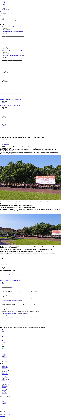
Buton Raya (9, 15)
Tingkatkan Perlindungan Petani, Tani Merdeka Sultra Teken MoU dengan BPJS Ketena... (12, 26)
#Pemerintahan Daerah (5, 379)
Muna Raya (17, 15)
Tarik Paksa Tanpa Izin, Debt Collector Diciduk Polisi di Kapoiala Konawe (10, 293)
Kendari (6, 15)
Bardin (3, 283)
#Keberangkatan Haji (5, 377)
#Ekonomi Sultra (4, 371)
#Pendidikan (4, 368)
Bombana (24, 15)
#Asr (3, 365)
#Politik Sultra (4, 388)
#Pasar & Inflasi (4, 373)
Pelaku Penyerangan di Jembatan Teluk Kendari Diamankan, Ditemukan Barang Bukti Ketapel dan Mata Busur (15, 313)
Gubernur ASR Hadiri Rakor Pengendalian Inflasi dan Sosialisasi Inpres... (10, 122)
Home (3, 18)
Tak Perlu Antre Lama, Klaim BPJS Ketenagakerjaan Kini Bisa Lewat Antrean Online (12, 60)
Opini (39, 15)
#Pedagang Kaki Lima (5, 384)
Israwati (3, 89)
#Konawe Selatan (5, 381)
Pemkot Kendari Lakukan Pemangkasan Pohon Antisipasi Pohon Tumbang (10, 274)
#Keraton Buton (4, 393)
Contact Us (4, 403)
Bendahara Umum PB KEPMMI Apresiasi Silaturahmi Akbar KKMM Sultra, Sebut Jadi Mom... (13, 55)
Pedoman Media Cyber (5, 9)
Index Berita (42, 15)
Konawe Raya (13, 15)
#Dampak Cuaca (4, 383)
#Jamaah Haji (4, 376)
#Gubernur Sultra (5, 367)
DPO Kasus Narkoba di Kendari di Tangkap (7, 287)
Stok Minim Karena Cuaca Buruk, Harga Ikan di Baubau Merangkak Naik (10, 280)
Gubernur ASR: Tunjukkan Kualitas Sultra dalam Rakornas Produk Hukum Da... (11, 93)
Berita (3, 19)
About (3, 401)
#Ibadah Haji (4, 387)
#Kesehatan (4, 390)
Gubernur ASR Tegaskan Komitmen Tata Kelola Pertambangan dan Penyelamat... (11, 99)
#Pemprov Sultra (4, 366)
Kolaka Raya (21, 15)
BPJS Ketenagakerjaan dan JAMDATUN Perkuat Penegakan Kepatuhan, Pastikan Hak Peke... (13, 36)
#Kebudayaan (4, 378)
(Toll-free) (6, 414)
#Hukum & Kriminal (5, 369)
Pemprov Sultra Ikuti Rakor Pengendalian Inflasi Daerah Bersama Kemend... (10, 129)
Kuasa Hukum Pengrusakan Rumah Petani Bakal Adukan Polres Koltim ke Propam (12, 300)
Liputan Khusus (32, 15)
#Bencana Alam (4, 382)
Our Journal (4, 402)
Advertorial (28, 15)
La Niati (3, 131)
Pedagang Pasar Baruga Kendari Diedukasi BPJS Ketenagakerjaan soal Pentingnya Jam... (12, 31)
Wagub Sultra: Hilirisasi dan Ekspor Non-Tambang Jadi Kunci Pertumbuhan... (11, 105)
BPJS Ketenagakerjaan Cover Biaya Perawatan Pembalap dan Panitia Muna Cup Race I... (12, 50)
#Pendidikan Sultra (5, 389)
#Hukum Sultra (4, 375)
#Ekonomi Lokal (4, 372)
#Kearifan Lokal (4, 380)
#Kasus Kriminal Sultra (5, 370)
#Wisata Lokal (4, 386)
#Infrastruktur (4, 391)
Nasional (3, 15)
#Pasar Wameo (4, 385)
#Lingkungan (4, 392)
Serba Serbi (37, 15)
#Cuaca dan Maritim (5, 374)
